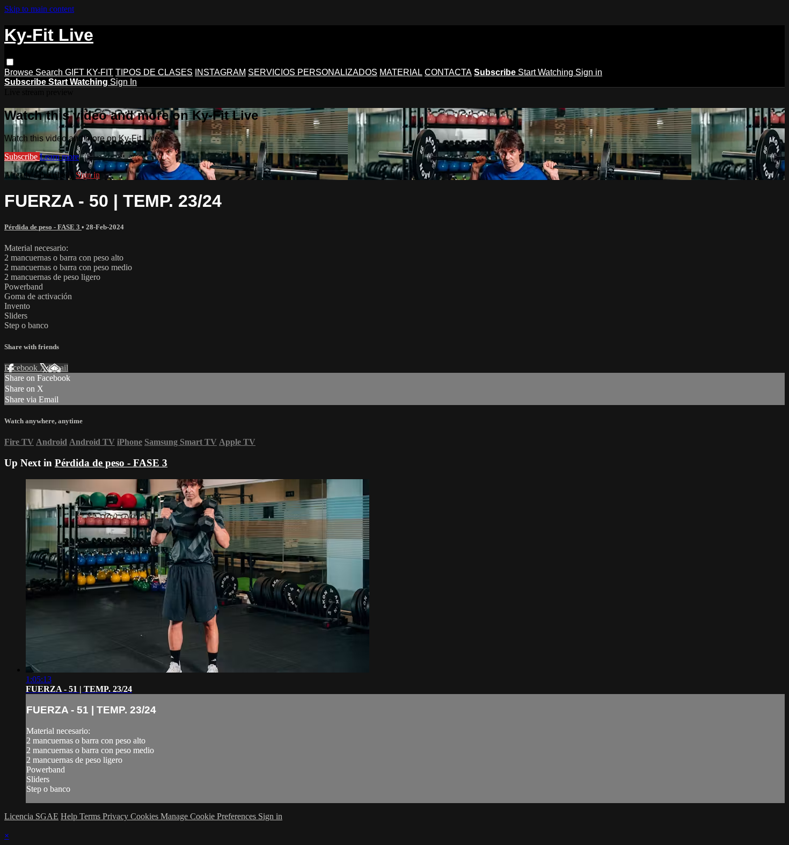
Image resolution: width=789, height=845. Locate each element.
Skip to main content (39, 8)
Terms (91, 816)
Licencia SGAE (31, 816)
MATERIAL (400, 72)
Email (58, 367)
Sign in (588, 72)
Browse (19, 72)
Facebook (22, 367)
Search (50, 72)
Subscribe (22, 156)
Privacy (116, 816)
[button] (9, 62)
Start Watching (546, 72)
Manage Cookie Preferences (209, 816)
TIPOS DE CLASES (154, 72)
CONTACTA (448, 72)
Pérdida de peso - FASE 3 (43, 227)
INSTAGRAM (220, 72)
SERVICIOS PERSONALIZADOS (312, 72)
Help (70, 816)
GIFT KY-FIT (89, 72)
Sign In (123, 81)
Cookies (145, 816)
